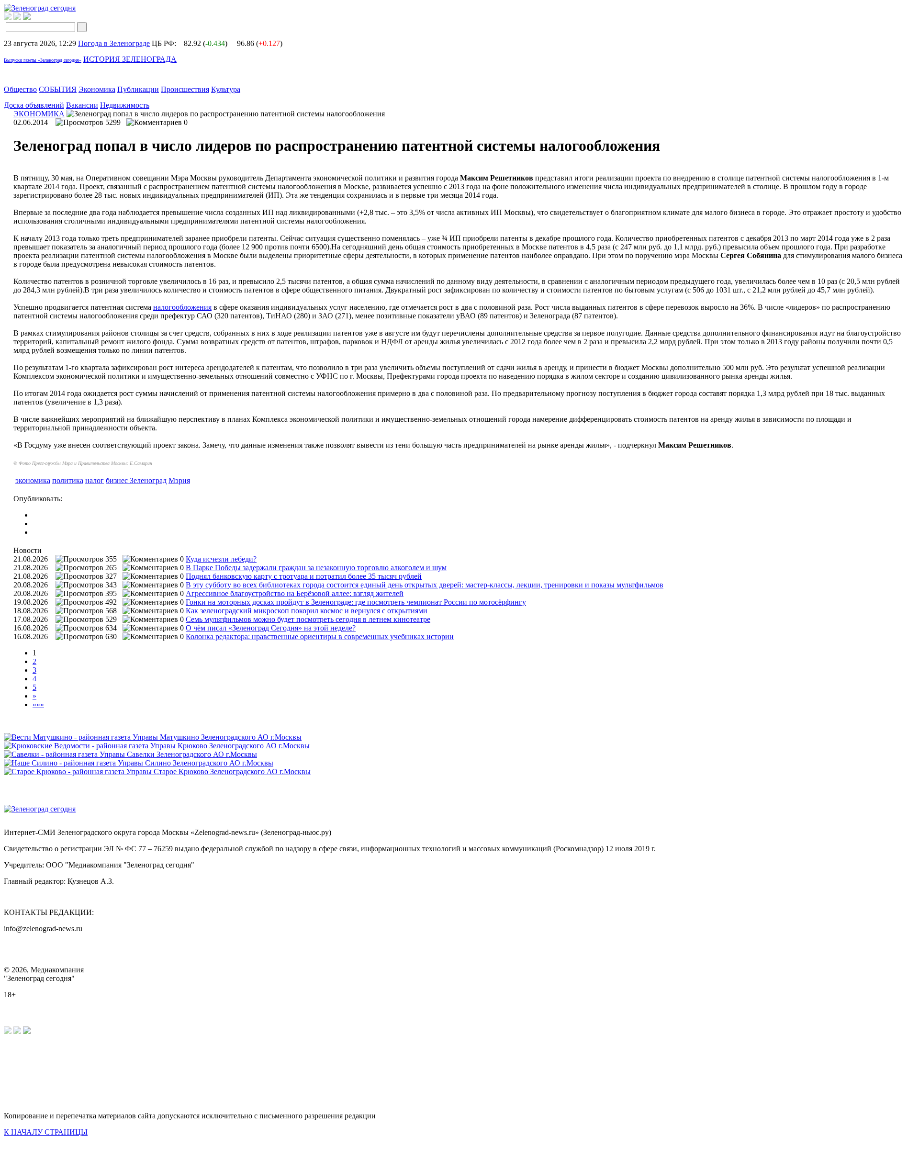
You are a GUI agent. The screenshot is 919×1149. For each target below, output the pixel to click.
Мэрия (179, 480)
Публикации (138, 89)
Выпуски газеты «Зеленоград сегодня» (42, 60)
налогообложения (182, 307)
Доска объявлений (34, 105)
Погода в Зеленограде (114, 43)
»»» (38, 704)
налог (94, 480)
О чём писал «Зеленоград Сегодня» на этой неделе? (271, 628)
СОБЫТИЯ (58, 89)
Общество (20, 89)
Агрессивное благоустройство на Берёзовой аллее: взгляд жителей (294, 593)
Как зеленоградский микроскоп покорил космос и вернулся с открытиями (306, 611)
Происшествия (185, 89)
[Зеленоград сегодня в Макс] (33, 17)
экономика (32, 480)
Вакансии (82, 105)
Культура (225, 89)
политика (67, 480)
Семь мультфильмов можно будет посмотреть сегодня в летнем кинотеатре (308, 619)
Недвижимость (124, 105)
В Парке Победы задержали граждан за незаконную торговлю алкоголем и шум (316, 567)
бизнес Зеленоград (136, 480)
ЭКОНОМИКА (39, 114)
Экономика (96, 89)
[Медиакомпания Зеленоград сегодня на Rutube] (7, 17)
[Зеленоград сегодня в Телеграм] (17, 17)
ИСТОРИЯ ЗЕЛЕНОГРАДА (130, 59)
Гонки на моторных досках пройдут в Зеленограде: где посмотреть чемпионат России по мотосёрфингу (356, 602)
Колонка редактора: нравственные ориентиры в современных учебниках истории (320, 636)
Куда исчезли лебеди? (221, 559)
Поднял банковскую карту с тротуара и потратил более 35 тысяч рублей (304, 576)
